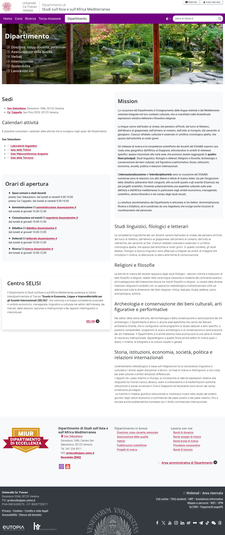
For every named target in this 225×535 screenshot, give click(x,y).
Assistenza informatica (209, 499)
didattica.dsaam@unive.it (41, 228)
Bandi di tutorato (183, 449)
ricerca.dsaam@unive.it (39, 248)
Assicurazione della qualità (31, 52)
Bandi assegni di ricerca (187, 436)
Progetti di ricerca (127, 449)
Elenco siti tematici (30, 514)
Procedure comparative (186, 445)
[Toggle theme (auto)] (168, 18)
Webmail (192, 2)
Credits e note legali (36, 510)
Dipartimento (77, 19)
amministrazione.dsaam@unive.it (56, 207)
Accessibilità (9, 514)
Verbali (16, 57)
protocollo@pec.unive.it (21, 500)
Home (7, 19)
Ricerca (30, 19)
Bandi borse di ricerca (185, 441)
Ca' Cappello (14, 112)
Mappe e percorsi (197, 503)
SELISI (90, 321)
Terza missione (50, 19)
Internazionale (22, 61)
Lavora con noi (22, 71)
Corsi (18, 19)
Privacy (6, 510)
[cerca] (219, 18)
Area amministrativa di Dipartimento (187, 463)
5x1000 (193, 506)
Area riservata (212, 2)
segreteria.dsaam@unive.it (62, 217)
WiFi (213, 503)
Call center (162, 499)
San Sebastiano (73, 436)
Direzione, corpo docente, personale (38, 47)
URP (190, 499)
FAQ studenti (178, 499)
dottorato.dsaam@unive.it (41, 238)
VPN (220, 503)
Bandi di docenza (183, 432)
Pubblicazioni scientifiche (132, 445)
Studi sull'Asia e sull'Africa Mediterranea (76, 7)
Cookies (17, 510)
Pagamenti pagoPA (211, 506)
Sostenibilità (20, 66)
